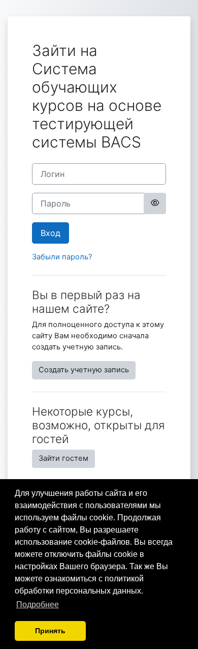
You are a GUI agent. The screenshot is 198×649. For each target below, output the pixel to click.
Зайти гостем (63, 458)
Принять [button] (50, 631)
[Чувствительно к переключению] (155, 203)
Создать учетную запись (84, 369)
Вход (50, 233)
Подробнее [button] (37, 604)
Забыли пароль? (62, 256)
